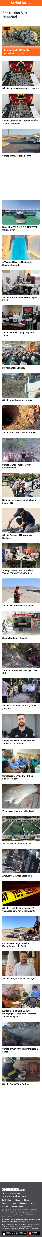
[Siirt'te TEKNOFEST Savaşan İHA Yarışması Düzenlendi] (21, 726)
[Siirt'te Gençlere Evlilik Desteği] (21, 964)
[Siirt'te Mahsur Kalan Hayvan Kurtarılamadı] (21, 450)
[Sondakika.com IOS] (8, 1233)
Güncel (17, 1200)
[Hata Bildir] (34, 1229)
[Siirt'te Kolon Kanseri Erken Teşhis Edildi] (21, 283)
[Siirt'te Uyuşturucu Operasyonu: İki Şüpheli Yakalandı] (21, 106)
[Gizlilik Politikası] (20, 1225)
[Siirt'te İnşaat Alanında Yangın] (21, 386)
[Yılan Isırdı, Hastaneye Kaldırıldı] (21, 797)
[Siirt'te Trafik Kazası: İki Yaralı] (21, 141)
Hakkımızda (6, 1196)
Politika (5, 1206)
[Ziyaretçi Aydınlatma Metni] (20, 1229)
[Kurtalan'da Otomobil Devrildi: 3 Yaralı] (21, 38)
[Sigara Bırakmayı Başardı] (21, 624)
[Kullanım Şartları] (7, 1225)
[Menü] (4, 3)
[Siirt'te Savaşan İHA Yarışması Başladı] (21, 521)
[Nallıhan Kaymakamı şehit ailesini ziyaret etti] (21, 486)
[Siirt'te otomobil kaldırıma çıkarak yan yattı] (21, 691)
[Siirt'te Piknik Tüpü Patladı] (21, 1070)
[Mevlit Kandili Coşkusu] (21, 353)
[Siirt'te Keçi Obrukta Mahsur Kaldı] (21, 418)
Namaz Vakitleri (18, 1206)
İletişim (18, 1196)
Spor (15, 1203)
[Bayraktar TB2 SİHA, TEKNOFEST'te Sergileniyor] (21, 213)
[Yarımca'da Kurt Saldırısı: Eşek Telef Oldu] (21, 656)
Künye (24, 1196)
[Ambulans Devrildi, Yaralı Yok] (21, 861)
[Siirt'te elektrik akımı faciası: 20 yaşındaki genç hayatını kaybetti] (21, 894)
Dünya (26, 1200)
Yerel (33, 1203)
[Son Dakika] (21, 3)
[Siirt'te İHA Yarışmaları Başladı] (21, 591)
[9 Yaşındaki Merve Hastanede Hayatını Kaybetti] (21, 248)
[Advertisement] (22, 177)
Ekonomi (5, 1203)
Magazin (23, 1203)
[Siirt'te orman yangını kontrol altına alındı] (21, 1034)
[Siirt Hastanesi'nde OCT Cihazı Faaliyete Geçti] (21, 762)
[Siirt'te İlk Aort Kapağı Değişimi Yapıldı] (21, 318)
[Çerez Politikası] (15, 1227)
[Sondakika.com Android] (21, 1233)
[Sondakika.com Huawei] (34, 1233)
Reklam (13, 1196)
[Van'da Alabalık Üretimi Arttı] (21, 829)
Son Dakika (6, 1200)
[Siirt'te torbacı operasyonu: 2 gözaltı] (21, 74)
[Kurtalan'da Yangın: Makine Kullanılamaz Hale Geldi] (21, 929)
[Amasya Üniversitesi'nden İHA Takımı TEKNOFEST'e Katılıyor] (21, 556)
